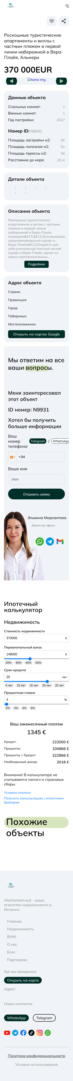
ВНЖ (11, 936)
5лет (9, 685)
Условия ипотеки (17, 792)
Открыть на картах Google (36, 334)
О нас (12, 944)
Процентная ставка (19, 693)
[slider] (30, 658)
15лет (34, 685)
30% (18, 662)
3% (16, 708)
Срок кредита (15, 670)
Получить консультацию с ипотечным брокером (34, 800)
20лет (46, 685)
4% (24, 708)
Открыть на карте (23, 980)
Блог (11, 952)
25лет (59, 685)
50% (38, 662)
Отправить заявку (36, 494)
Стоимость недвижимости (24, 631)
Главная (14, 921)
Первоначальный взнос (23, 647)
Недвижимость (20, 929)
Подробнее (36, 264)
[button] (12, 457)
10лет (21, 685)
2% (8, 708)
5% (33, 708)
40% (28, 662)
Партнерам (17, 959)
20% (8, 662)
